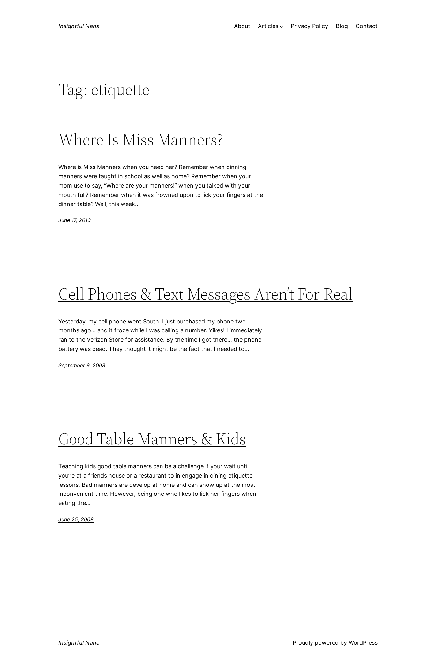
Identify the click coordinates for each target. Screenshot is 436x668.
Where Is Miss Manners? (140, 139)
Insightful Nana (79, 26)
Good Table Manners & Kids (152, 438)
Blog (342, 26)
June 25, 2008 (76, 519)
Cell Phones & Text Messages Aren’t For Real (205, 293)
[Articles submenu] (281, 26)
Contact (367, 26)
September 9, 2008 (81, 365)
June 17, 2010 (74, 220)
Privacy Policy (309, 26)
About (242, 26)
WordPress (363, 642)
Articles (268, 26)
